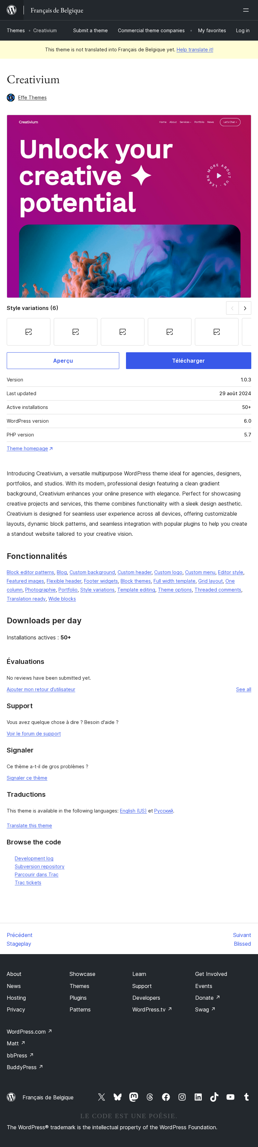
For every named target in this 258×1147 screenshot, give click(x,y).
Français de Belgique (48, 1097)
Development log (34, 858)
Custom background (92, 572)
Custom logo (168, 572)
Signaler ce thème (27, 778)
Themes (16, 30)
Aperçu (63, 360)
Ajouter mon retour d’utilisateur (41, 689)
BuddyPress (25, 1067)
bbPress (20, 1055)
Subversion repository (39, 866)
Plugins (78, 997)
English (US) (133, 811)
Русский (163, 811)
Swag (205, 1009)
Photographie (40, 589)
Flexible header (64, 581)
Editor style (230, 572)
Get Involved (211, 974)
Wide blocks (62, 599)
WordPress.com (29, 1031)
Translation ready (26, 599)
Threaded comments (218, 589)
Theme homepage (27, 448)
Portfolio (68, 589)
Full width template (175, 581)
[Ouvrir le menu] (247, 10)
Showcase (82, 974)
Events (203, 986)
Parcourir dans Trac (36, 874)
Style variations (97, 589)
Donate (207, 997)
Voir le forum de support (34, 733)
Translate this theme (29, 825)
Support (142, 986)
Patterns (80, 1009)
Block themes (136, 581)
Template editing (136, 589)
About (14, 974)
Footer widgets (101, 581)
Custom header (135, 572)
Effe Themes (32, 97)
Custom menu (200, 572)
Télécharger (188, 360)
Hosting (16, 997)
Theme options (175, 589)
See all (243, 689)
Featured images (25, 581)
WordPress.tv (152, 1009)
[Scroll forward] (245, 307)
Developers (146, 997)
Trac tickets (28, 882)
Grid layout (210, 581)
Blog (62, 572)
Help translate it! (195, 49)
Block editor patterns (30, 572)
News (14, 986)
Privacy (16, 1009)
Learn (139, 974)
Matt (16, 1043)
